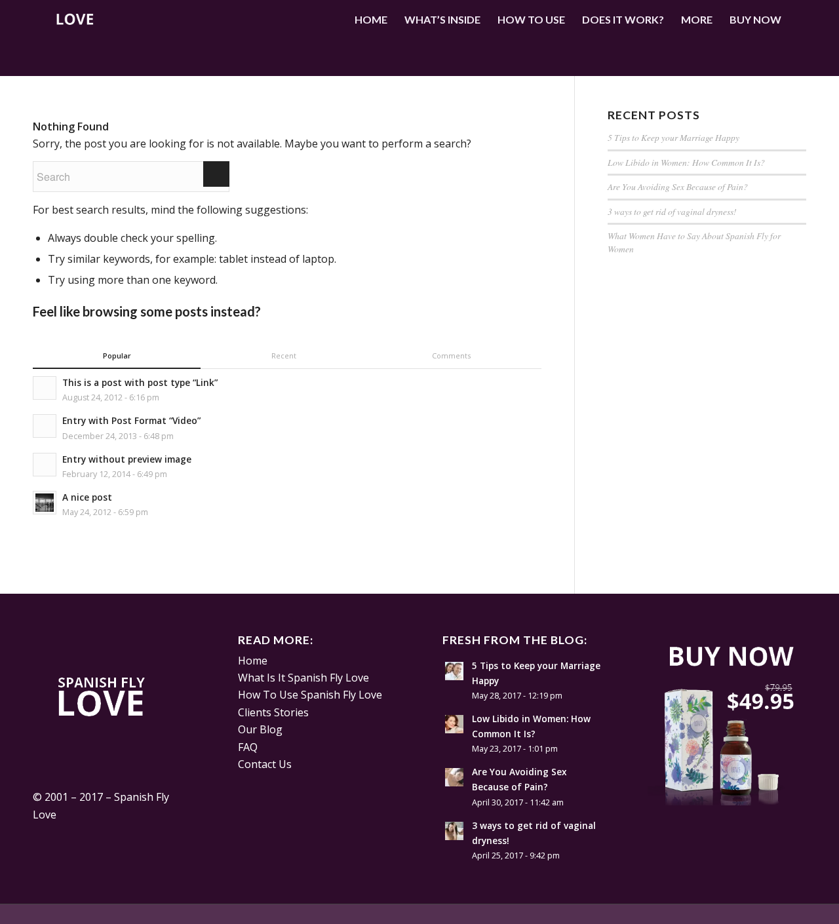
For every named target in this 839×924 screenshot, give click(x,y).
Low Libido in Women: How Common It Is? (688, 162)
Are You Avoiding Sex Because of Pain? (678, 186)
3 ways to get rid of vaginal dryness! (672, 211)
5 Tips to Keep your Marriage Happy (673, 137)
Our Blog (260, 729)
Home (252, 660)
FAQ (248, 747)
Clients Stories (273, 712)
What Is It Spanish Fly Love (303, 677)
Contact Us (265, 764)
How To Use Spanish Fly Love (310, 694)
